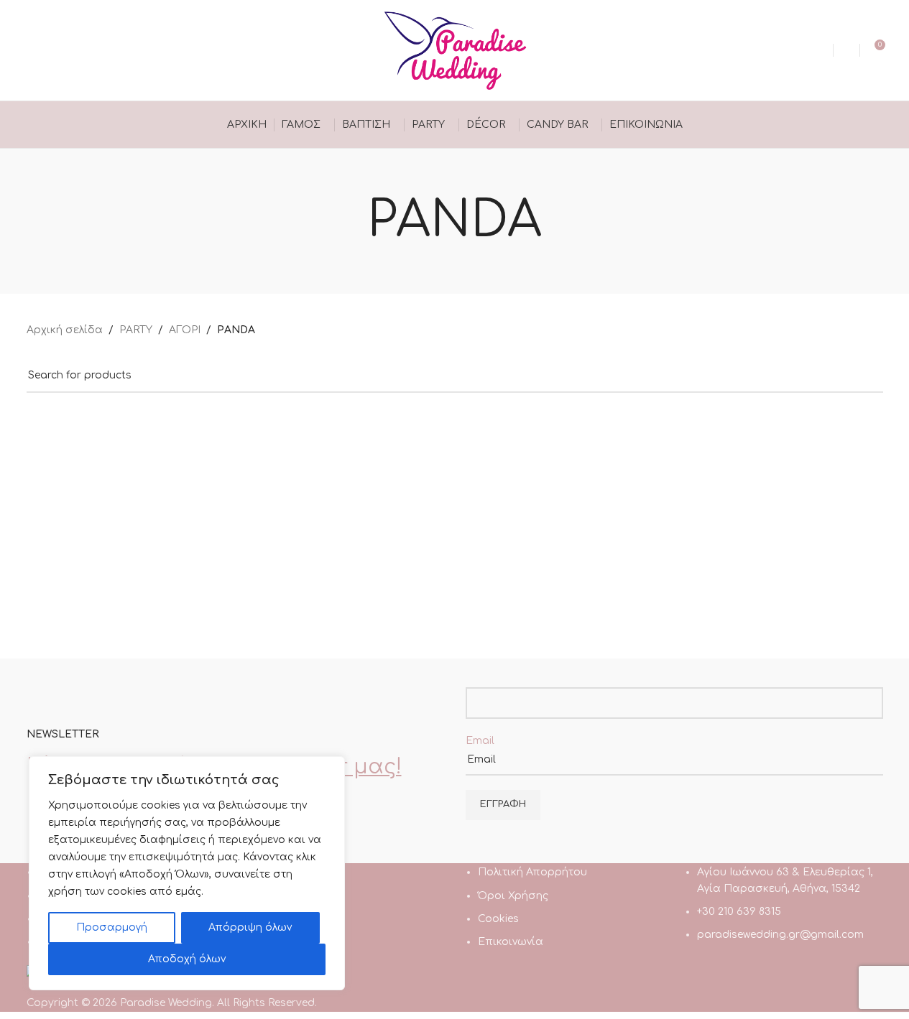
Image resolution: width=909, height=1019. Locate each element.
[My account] (820, 50)
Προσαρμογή (111, 927)
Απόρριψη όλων (250, 927)
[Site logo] (455, 50)
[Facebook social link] (36, 49)
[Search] (846, 50)
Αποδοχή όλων (187, 959)
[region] (187, 873)
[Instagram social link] (54, 49)
